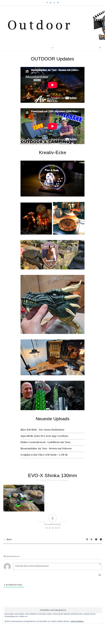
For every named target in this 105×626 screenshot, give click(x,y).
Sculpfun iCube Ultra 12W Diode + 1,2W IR (44, 455)
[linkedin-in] (58, 3)
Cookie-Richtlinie (77, 621)
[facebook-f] (47, 3)
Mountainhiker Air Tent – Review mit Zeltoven (46, 449)
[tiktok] (51, 3)
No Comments (61, 480)
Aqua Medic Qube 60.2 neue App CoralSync (45, 436)
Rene (9, 539)
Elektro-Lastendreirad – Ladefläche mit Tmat (45, 442)
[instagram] (54, 3)
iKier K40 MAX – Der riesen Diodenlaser (43, 430)
